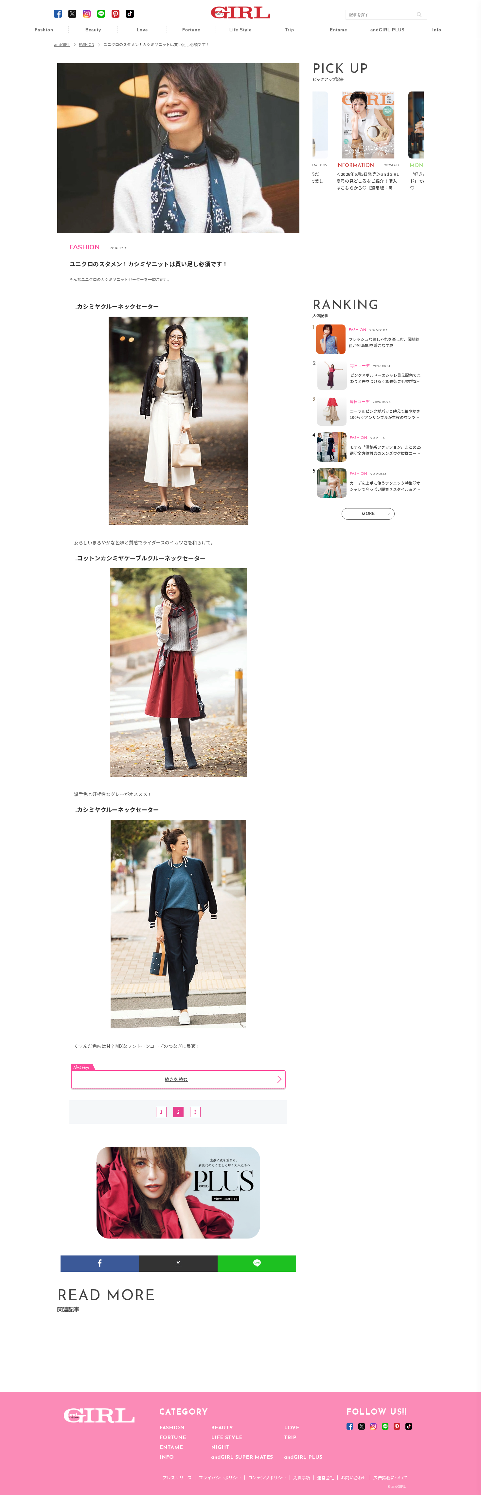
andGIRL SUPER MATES (242, 1457)
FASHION (172, 1428)
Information (383, 71)
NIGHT (220, 1447)
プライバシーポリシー (220, 1477)
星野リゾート (285, 46)
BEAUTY (222, 1428)
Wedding (138, 33)
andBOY (334, 33)
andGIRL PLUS (303, 1457)
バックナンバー (432, 46)
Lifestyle (383, 58)
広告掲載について (390, 1477)
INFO (166, 1457)
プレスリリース (177, 1477)
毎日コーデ (39, 33)
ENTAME (171, 1447)
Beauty (93, 29)
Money (235, 33)
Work (236, 46)
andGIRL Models (432, 71)
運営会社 (325, 1477)
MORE (368, 514)
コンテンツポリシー (267, 1477)
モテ (137, 46)
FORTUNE (172, 1437)
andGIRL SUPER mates (432, 83)
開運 (186, 33)
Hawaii (285, 33)
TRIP (290, 1437)
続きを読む (176, 1079)
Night (138, 58)
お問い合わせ (353, 1477)
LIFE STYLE (226, 1437)
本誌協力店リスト (432, 58)
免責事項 (301, 1477)
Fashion (383, 33)
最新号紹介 (432, 33)
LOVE (291, 1428)
